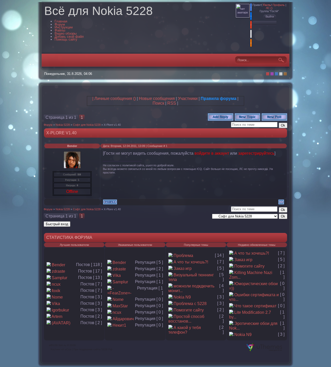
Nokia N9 (182, 297)
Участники (188, 98)
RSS (171, 103)
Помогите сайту (189, 310)
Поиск (158, 103)
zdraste (58, 271)
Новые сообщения (157, 98)
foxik (56, 290)
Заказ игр (183, 268)
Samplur (59, 278)
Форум (48, 124)
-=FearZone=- (119, 290)
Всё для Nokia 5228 (98, 11)
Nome (57, 297)
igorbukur (60, 310)
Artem (56, 316)
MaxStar (120, 306)
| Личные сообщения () (114, 98)
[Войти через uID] (251, 7)
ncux (56, 284)
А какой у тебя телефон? (184, 329)
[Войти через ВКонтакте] (251, 16)
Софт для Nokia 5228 (87, 124)
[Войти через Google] (251, 34)
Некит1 (119, 325)
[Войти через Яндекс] (251, 25)
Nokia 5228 (63, 124)
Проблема (183, 255)
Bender (72, 145)
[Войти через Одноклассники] (251, 43)
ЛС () (269, 8)
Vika (56, 303)
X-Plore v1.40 (112, 124)
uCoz (68, 349)
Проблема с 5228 (190, 303)
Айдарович (123, 319)
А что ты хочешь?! (191, 262)
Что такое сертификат (255, 306)
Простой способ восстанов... (186, 318)
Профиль (279, 4)
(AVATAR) (61, 323)
